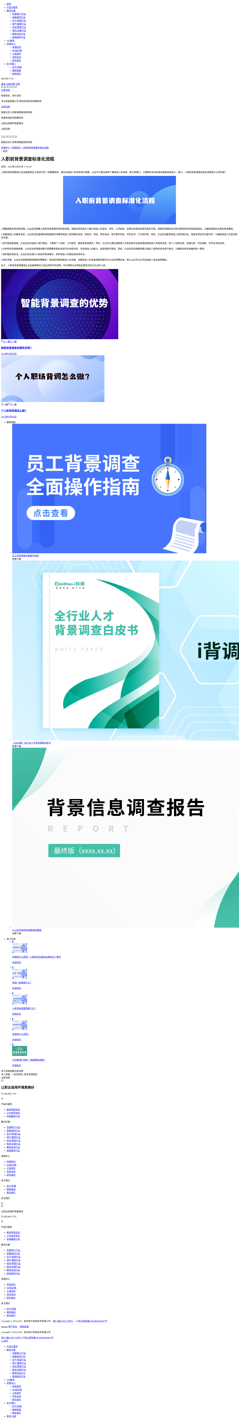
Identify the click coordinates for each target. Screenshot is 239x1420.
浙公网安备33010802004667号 (92, 1321)
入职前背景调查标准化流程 (35, 148)
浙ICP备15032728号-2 (63, 1321)
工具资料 (16, 54)
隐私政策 (24, 1326)
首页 (9, 4)
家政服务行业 (18, 37)
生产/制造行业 (19, 21)
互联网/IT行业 (19, 14)
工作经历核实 (13, 1113)
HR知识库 (17, 50)
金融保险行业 (18, 17)
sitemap (4, 1326)
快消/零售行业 (19, 27)
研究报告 (16, 60)
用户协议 (12, 1326)
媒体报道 (16, 70)
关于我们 (11, 64)
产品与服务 (12, 7)
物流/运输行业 (19, 30)
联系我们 (16, 74)
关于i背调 (17, 67)
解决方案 (11, 11)
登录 (3, 84)
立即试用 (10, 84)
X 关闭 (4, 1341)
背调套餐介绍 (13, 1116)
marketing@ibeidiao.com (15, 1099)
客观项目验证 (13, 1109)
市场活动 (16, 57)
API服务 (11, 40)
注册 (17, 84)
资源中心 (11, 44)
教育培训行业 (18, 34)
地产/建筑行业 (19, 24)
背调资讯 (16, 47)
